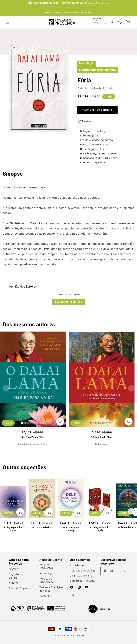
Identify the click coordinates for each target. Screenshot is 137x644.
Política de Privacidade (46, 580)
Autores (13, 582)
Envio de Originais (20, 588)
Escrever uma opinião (68, 301)
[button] (7, 22)
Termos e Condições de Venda (51, 589)
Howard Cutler (40, 444)
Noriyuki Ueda (104, 88)
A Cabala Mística (42, 527)
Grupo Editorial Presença (72, 636)
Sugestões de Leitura (17, 576)
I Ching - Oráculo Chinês (99, 529)
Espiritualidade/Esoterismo (98, 70)
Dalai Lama (85, 88)
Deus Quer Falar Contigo (71, 529)
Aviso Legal (46, 573)
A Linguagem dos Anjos (13, 529)
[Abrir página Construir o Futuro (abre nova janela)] (38, 608)
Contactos (45, 596)
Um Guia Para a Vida (32, 437)
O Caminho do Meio (101, 437)
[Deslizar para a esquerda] (6, 388)
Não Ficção (87, 63)
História (14, 569)
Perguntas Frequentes (46, 566)
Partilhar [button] (87, 121)
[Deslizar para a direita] (131, 388)
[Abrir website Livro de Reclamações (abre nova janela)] (99, 609)
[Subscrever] (124, 571)
